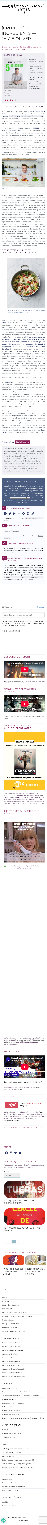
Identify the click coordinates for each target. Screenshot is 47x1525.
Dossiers (5, 1297)
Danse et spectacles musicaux (12, 1433)
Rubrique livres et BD (9, 1388)
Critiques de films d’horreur (11, 1365)
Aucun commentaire (11, 47)
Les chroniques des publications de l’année (16, 1392)
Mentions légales (8, 1320)
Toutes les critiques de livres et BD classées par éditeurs (20, 1396)
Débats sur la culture (9, 1506)
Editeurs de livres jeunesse (11, 1414)
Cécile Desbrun (9, 49)
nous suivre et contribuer (20, 498)
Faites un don (38, 570)
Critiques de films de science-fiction (14, 1369)
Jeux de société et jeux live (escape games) (16, 1464)
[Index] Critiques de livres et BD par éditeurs (35, 1271)
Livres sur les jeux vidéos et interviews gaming (17, 1467)
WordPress (23, 1520)
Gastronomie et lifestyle (10, 1490)
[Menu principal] (23, 19)
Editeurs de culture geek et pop (13, 1410)
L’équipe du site (7, 1309)
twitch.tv (36, 1087)
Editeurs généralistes (9, 1399)
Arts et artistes (7, 1479)
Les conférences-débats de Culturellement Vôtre (18, 1316)
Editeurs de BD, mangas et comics (13, 1407)
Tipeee (9, 572)
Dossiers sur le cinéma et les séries (13, 1376)
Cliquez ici (13, 93)
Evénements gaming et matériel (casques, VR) (18, 1460)
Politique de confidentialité (11, 1324)
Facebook (8, 550)
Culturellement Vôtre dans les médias (15, 1312)
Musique (5, 1430)
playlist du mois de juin (14, 682)
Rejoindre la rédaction (9, 1327)
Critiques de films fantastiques (12, 1373)
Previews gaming (8, 1456)
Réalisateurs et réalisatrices (11, 1346)
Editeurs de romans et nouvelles (13, 1403)
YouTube (19, 1089)
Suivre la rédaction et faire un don (13, 1331)
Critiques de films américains (12, 1358)
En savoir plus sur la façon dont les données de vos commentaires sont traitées (23, 624)
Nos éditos (5, 1502)
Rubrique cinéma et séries (11, 1343)
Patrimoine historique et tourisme (13, 1486)
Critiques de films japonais (11, 1361)
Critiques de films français (10, 1354)
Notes (6, 1172)
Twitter (17, 550)
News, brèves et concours (10, 1305)
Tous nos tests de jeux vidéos (11, 1452)
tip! (11, 1104)
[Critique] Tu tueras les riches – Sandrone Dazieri (20, 1202)
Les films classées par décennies (12, 1350)
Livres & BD (26, 47)
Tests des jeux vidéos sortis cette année (15, 1449)
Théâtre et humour (8, 1437)
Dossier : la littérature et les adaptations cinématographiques (23, 1418)
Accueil (4, 1294)
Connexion (40, 607)
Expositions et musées (9, 1483)
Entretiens (5, 1301)
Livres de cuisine (36, 47)
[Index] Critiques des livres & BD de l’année (13, 1271)
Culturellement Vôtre (17, 1518)
